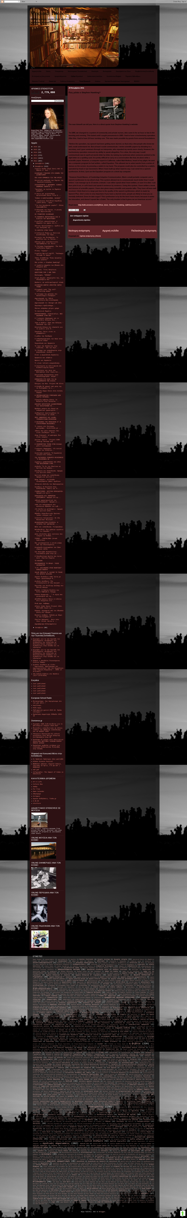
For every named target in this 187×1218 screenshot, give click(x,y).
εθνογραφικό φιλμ (104, 1018)
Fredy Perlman (93, 1173)
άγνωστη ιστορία (120, 959)
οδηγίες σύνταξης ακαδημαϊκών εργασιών (97, 1109)
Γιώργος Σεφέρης (50, 996)
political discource (110, 1193)
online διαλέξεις (81, 1190)
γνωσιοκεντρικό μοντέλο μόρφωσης (81, 997)
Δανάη (124, 1003)
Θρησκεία (58, 1052)
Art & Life (37, 782)
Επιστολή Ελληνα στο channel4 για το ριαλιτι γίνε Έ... (48, 328)
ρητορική (48, 1128)
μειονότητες (36, 1091)
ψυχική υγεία (125, 1161)
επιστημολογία (41, 1038)
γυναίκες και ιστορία (92, 1003)
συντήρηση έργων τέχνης (102, 1139)
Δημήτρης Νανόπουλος (92, 1004)
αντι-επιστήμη (37, 967)
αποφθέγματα (53, 971)
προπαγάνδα (114, 1125)
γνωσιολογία (97, 997)
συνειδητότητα (66, 1137)
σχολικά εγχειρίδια (118, 1141)
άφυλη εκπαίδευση (116, 985)
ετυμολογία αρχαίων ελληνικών (111, 1040)
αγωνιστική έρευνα (138, 959)
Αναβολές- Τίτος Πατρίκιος (45, 270)
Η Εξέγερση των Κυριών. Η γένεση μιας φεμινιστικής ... (48, 210)
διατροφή (120, 1009)
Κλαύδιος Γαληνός (68, 1071)
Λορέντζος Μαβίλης (86, 1083)
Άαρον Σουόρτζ (37, 959)
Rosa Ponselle (44, 1197)
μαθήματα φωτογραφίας (54, 1085)
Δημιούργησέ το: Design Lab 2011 (48, 303)
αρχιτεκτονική (92, 982)
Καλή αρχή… (37, 708)
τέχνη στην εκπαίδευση (130, 1147)
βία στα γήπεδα (84, 987)
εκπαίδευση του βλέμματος (143, 1023)
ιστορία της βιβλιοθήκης (96, 1056)
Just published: (39, 684)
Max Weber (151, 1185)
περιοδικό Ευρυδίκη (71, 1121)
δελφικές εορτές (146, 1002)
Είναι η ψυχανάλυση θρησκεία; (47, 355)
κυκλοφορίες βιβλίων (123, 1076)
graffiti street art (139, 1176)
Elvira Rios (130, 1170)
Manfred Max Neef (69, 1185)
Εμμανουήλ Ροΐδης (41, 1034)
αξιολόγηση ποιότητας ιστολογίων (43, 969)
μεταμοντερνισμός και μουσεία (129, 1091)
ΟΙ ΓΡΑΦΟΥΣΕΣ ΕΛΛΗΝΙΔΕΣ (44, 214)
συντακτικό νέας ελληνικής (81, 1139)
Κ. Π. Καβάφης (96, 1061)
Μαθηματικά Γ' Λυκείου (119, 1084)
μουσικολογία (115, 1098)
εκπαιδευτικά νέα (61, 1024)
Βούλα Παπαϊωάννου (74, 990)
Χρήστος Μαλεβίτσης (115, 1159)
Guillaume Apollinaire (47, 1178)
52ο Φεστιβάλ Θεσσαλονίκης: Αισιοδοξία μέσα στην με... (47, 552)
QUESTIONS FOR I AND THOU (45, 272)
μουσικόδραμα (90, 1098)
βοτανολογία (52, 990)
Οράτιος (38, 1112)
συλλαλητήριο (87, 1135)
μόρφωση (62, 1096)
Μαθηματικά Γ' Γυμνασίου (101, 1084)
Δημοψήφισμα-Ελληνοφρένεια (45, 624)
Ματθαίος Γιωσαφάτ (134, 1088)
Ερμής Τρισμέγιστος (61, 1040)
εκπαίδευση (119, 1021)
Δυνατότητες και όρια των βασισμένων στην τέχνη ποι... (48, 371)
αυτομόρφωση (51, 985)
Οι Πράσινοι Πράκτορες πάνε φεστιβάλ (48, 759)
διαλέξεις (105, 1008)
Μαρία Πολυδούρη (112, 1088)
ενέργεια (140, 1034)
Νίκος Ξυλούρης (62, 1107)
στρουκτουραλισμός (148, 1133)
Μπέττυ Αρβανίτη (129, 1098)
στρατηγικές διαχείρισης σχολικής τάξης (86, 1133)
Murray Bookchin (92, 1188)
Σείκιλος (140, 1128)
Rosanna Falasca (57, 1197)
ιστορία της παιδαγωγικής (103, 1057)
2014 (36, 152)
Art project (129, 1164)
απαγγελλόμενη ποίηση (69, 969)
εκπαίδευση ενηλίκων (148, 1021)
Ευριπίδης (50, 1041)
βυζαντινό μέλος (133, 990)
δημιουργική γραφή (48, 1006)
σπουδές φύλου (89, 1132)
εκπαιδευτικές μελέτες (41, 1026)
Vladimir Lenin (131, 1200)
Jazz (143, 1180)
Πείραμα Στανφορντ (59, 1119)
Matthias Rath (140, 1185)
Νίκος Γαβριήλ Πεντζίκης (71, 1104)
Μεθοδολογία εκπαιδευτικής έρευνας (100, 1089)
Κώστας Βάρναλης (53, 1079)
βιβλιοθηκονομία (144, 987)
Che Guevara (98, 1168)
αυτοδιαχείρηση (38, 985)
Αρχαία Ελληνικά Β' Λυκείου (118, 975)
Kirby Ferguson (124, 1182)
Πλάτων (108, 1121)
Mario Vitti (108, 1185)
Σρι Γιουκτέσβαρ (101, 1132)
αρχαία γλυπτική (101, 973)
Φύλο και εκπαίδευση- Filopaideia (48, 527)
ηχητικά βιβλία (93, 1046)
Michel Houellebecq (145, 1187)
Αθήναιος (90, 961)
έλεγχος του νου (65, 1030)
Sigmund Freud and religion (56, 1199)
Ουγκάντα (82, 1112)
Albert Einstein (135, 1163)
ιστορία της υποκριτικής (144, 1057)
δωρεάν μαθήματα (70, 1016)
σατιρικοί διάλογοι (112, 1128)
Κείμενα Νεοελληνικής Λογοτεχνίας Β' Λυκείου (90, 1066)
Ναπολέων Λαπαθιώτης (125, 1099)
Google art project (76, 1176)
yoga (53, 1202)
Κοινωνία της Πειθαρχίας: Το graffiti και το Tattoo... (46, 238)
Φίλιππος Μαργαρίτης (114, 1152)
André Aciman (85, 1164)
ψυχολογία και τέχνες (59, 1163)
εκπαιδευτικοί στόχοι (95, 1028)
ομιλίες (135, 1111)
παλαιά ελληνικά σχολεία (96, 1116)
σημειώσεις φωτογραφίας (75, 1130)
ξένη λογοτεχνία (134, 1107)
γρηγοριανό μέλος (99, 999)
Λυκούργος (121, 1083)
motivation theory (71, 1188)
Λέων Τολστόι (107, 1081)
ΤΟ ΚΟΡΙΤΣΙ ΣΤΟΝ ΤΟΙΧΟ (44, 230)
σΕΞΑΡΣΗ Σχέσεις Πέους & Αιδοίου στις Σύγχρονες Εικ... (48, 600)
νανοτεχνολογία (110, 1099)
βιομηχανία (148, 989)
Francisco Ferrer (47, 1173)
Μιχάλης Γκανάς (126, 1094)
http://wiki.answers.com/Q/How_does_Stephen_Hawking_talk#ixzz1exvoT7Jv (109, 205)
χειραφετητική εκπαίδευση (133, 1158)
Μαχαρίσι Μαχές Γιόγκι (42, 1089)
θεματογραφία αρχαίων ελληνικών (133, 1047)
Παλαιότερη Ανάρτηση (143, 230)
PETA (149, 1192)
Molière (60, 1188)
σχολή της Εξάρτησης (54, 1141)
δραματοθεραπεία (71, 1014)
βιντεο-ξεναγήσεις (76, 989)
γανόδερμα (46, 992)
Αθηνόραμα (37, 794)
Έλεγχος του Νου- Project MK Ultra (49, 383)
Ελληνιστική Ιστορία (95, 1033)
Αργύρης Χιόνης (82, 971)
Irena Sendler (66, 1180)
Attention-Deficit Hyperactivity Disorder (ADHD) (86, 1166)
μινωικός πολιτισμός (98, 1094)
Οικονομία (88, 1111)
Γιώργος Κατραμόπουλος (125, 994)
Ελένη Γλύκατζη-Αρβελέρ (82, 1030)
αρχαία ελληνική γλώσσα (108, 977)
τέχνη (117, 1147)
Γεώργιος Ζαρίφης (111, 992)
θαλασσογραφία (117, 1046)
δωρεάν (143, 1014)
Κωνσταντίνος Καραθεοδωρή (90, 1077)
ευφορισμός (97, 1041)
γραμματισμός (52, 999)
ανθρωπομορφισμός (146, 966)
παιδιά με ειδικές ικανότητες (45, 1116)
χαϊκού (57, 1157)
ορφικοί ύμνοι (57, 1112)
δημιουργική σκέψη (62, 1006)
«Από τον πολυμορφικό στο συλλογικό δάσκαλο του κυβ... (48, 505)
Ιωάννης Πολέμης (57, 1061)
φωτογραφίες (100, 1156)
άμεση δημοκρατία (40, 964)
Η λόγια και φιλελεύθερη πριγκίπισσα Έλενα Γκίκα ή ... (48, 194)
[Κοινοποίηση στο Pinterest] (78, 210)
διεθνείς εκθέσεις (45, 1013)
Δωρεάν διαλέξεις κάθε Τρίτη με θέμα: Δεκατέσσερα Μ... (48, 577)
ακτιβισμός (69, 962)
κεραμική (87, 1067)
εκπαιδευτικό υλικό (59, 1028)
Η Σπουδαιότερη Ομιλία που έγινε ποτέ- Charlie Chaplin (48, 557)
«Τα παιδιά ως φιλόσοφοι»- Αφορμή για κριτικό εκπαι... (48, 510)
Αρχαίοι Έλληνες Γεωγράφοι (113, 980)
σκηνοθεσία (122, 1130)
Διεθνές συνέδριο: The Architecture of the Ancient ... (49, 582)
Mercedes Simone (51, 1187)
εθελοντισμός (63, 1018)
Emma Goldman (141, 1170)
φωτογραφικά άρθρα (115, 1156)
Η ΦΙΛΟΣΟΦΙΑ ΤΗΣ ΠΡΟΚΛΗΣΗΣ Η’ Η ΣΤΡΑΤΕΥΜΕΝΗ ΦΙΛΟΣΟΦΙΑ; (48, 423)
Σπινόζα (79, 1132)
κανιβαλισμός (101, 1062)
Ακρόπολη (59, 962)
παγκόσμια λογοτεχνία (131, 1112)
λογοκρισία (118, 1081)
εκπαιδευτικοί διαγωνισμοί (77, 1028)
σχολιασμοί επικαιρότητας (73, 1141)
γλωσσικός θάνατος (38, 997)
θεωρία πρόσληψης (96, 1051)
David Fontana (44, 1170)
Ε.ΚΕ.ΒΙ (36, 801)
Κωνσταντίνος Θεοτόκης (40, 1077)
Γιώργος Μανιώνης (140, 994)
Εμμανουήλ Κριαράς (148, 1033)
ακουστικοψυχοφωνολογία (42, 963)
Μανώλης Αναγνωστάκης (66, 1088)
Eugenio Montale (75, 1171)
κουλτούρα (121, 1074)
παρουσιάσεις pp (137, 1118)
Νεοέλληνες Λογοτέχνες (84, 1101)
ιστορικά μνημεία (148, 1059)
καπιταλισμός (113, 1062)
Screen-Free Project (145, 1197)
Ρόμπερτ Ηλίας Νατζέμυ (61, 1128)
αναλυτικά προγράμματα (127, 964)
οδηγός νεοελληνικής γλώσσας (123, 1109)
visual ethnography (118, 1200)
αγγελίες (73, 959)
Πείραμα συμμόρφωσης (75, 1119)
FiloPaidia (138, 1171)
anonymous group (98, 1164)
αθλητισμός (101, 961)
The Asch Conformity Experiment (60, 1200)
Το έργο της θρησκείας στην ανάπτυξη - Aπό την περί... (47, 347)
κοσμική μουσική (109, 1074)
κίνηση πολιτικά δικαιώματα (127, 1069)
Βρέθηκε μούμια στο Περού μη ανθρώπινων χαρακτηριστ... (46, 409)
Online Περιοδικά (77, 76)
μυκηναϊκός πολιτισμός (48, 1099)
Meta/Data (81, 1187)
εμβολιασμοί (135, 1033)
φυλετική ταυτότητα (119, 1154)
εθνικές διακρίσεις (76, 1018)
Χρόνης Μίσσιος (131, 1159)
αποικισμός (135, 969)
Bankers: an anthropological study (49, 282)
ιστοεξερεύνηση (125, 1052)
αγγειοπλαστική (62, 959)
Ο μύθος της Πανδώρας (43, 336)
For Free (36, 789)
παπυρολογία (39, 1118)
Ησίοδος (83, 1046)
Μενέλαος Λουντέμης (109, 1091)
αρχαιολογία (67, 982)
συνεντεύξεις (82, 1137)
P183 (45, 1191)
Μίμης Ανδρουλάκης (82, 1094)
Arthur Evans (141, 1164)
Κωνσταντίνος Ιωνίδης (56, 1077)
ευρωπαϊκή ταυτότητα (66, 1041)
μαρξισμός (123, 1088)
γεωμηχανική (67, 992)
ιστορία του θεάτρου (64, 1059)
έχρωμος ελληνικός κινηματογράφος (132, 1041)
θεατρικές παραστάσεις (65, 1047)
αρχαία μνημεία (142, 978)
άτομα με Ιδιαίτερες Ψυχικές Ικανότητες (86, 983)
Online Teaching (149, 1190)
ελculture (37, 803)
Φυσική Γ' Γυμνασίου (39, 1156)
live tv (95, 1183)
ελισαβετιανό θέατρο (49, 1031)
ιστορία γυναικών (145, 1054)
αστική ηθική (120, 982)
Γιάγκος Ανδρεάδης (140, 992)
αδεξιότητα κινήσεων (47, 961)
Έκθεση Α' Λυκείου (139, 1019)
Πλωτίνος (131, 1121)
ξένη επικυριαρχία (119, 1107)
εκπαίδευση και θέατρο (75, 1023)
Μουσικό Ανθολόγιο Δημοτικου (61, 1098)
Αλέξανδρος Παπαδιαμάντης (85, 963)
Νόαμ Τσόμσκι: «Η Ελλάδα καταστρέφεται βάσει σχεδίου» (48, 480)
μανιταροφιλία (140, 1086)
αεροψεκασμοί (62, 961)
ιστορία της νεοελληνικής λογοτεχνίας (78, 1057)
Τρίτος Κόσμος (63, 1151)
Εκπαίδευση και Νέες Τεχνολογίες (97, 1023)
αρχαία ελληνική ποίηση (77, 979)
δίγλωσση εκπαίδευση (92, 1011)
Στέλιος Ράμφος (145, 1132)
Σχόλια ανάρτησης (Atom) (90, 236)
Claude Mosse (119, 1168)
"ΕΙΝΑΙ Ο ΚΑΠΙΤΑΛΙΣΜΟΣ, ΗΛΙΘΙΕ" (48, 198)
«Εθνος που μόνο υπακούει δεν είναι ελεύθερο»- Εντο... (47, 431)
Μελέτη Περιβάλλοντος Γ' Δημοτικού (55, 1091)
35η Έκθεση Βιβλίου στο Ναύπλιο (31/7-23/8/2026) (46, 674)
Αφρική (105, 985)
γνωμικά (65, 997)
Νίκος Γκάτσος (86, 1104)
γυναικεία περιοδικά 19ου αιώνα (54, 1001)
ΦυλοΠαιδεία (131, 1154)
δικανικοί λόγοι (110, 1012)
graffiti (106, 1176)
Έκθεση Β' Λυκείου (52, 1021)
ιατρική (79, 1052)
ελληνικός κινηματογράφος (77, 1033)
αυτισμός (106, 984)
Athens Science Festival (43, 761)
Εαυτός (35, 1018)
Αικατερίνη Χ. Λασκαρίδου (118, 961)
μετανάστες (148, 1091)
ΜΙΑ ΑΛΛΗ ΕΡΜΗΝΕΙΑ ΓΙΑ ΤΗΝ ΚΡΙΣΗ (48, 178)
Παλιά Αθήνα (111, 1116)
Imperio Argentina (51, 1180)
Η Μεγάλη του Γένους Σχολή (116, 1044)
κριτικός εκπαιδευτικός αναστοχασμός (99, 1076)
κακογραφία (134, 1061)
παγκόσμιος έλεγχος (55, 1114)
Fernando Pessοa (116, 1171)
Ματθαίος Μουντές (149, 1088)
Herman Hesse (128, 1178)
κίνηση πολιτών (146, 1069)
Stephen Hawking (127, 1198)
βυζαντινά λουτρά (89, 990)
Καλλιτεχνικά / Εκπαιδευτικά (77, 71)
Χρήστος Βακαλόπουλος (97, 1159)
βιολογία (101, 989)
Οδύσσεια (44, 1111)
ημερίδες (55, 1046)
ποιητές (36, 1123)
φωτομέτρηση (36, 1157)
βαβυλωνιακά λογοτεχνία (144, 985)
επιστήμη (150, 1036)
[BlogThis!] (72, 210)
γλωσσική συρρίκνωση (145, 995)
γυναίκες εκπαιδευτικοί (47, 1002)
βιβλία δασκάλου (100, 987)
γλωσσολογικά (52, 997)
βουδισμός (62, 990)
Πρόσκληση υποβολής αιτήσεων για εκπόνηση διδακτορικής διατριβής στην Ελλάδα (46, 747)
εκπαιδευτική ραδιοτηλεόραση (41, 1028)
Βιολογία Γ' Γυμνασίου (133, 989)
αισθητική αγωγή (136, 961)
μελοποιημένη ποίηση (91, 1091)
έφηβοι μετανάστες (111, 1041)
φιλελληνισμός (100, 1152)
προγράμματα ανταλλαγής (99, 1125)
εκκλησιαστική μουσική (105, 1021)
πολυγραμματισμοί (48, 1125)
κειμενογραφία (75, 1067)
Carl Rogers (36, 1168)
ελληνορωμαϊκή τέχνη (111, 1033)
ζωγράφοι (100, 1044)
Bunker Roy (136, 1166)
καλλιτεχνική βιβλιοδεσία (61, 1062)
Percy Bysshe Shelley (138, 1191)
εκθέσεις (87, 1019)
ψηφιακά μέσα (144, 1159)
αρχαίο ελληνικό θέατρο (75, 980)
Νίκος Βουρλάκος (55, 1104)
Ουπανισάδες (92, 1112)
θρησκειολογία (68, 1052)
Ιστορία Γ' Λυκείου (128, 1054)
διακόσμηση (95, 1008)
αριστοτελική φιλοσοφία (85, 973)
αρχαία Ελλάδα (128, 973)
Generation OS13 (98, 1174)
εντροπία (50, 1036)
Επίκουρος (94, 1036)
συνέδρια (52, 1137)
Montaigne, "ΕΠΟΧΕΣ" (43, 275)
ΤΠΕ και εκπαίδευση (146, 1149)
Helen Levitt (105, 1178)
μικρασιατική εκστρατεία (132, 1093)
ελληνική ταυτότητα (41, 1033)
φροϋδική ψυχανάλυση (103, 1154)
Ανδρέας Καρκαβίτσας (63, 966)
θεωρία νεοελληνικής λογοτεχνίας (54, 1051)
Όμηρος (125, 1111)
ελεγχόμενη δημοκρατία (48, 1030)
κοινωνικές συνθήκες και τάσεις (78, 1072)
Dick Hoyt (79, 1170)
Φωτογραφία (107, 71)
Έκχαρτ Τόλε (141, 1028)
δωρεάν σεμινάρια (133, 1016)
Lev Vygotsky (61, 1183)
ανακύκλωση (94, 964)
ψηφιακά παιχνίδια (38, 1161)
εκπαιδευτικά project (80, 1024)
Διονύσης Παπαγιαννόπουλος (134, 1012)
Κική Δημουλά (111, 1067)
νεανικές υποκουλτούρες (41, 1101)
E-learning (99, 1170)
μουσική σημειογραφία (144, 1096)
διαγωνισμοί (93, 1006)
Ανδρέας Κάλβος (48, 966)
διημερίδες (74, 1013)
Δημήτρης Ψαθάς (123, 1004)
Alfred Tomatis (42, 1165)
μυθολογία (140, 1098)
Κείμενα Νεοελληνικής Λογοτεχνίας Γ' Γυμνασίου (126, 1066)
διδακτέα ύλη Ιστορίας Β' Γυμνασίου (112, 1011)
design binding (67, 1170)
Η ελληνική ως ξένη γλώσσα (41, 76)
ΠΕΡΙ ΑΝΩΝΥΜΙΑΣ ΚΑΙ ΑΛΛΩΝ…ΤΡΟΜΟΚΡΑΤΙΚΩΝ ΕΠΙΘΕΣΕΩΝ (45, 418)
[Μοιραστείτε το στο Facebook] (76, 210)
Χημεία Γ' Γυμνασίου (79, 1159)
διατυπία (129, 1009)
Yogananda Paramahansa (147, 1202)
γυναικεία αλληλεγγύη (136, 999)
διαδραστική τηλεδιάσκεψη (127, 1006)
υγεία (74, 1151)
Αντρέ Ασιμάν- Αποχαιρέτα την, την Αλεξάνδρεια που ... (49, 279)
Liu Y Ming (86, 1183)
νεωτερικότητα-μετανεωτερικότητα (140, 1103)
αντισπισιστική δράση (71, 968)
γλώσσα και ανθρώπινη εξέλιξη (86, 995)
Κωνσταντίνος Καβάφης (72, 1077)
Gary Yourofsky (85, 1174)
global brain (63, 1176)
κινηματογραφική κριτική (143, 1067)
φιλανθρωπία (54, 1152)
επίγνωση (62, 1036)
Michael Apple (91, 1187)
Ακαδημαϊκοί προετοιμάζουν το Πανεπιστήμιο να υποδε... (47, 414)
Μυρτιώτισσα (62, 1099)
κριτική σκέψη (77, 1076)
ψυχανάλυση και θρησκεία (97, 1161)
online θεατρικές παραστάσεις (116, 1190)
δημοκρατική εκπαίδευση (79, 1006)
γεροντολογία (56, 992)
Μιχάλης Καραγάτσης (141, 1094)
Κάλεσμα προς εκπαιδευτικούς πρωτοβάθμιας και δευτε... (46, 242)
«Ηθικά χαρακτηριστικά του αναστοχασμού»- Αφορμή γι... (47, 501)
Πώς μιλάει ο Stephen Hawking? (47, 262)
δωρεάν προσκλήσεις (118, 1016)
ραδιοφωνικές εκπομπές (104, 1126)
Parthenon (77, 1191)
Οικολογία (94, 71)
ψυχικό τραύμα (136, 1161)
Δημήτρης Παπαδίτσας (109, 1004)
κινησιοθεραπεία (38, 1071)
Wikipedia (151, 1200)
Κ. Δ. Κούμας (83, 1061)
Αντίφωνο (36, 796)
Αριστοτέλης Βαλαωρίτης (67, 973)
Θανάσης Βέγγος (143, 1046)
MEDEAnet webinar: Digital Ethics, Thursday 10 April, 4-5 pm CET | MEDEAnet (47, 765)
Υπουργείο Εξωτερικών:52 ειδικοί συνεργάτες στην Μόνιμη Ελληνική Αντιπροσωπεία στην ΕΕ (46, 735)
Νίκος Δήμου (98, 1104)
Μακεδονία (118, 1086)
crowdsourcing (147, 1168)
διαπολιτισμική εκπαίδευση (139, 1008)
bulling (126, 1166)
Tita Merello (94, 1200)
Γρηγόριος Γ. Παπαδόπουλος (117, 999)
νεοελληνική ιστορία (69, 1103)
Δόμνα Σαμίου (58, 1014)
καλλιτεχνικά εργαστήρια (40, 1062)
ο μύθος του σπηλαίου (65, 1109)
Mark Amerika (119, 1185)
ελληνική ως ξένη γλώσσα (58, 1033)
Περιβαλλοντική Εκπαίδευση (144, 71)
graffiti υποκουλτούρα (120, 1176)
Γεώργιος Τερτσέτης (126, 992)
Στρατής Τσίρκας (135, 1133)
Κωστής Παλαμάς (83, 1079)
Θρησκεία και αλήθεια (43, 358)
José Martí (66, 1182)
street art (138, 1198)
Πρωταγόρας (90, 1126)
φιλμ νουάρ (127, 1152)
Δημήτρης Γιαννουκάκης (40, 1004)
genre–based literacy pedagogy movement (119, 1174)
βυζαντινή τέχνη (120, 990)
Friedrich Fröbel (133, 1173)
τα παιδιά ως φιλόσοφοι (68, 1145)
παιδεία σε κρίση (127, 1115)
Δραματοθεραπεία (60, 76)
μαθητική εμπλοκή (70, 1086)
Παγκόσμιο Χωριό (146, 1112)
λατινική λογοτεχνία (48, 1081)
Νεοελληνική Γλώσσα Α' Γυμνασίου (111, 1101)
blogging (117, 1166)
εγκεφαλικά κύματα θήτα (47, 1018)
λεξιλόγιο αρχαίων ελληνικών (89, 1081)
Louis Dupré (131, 1183)
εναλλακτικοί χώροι (109, 1035)
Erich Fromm (39, 1171)
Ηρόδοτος (74, 1046)
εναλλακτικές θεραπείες (69, 1035)
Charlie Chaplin (87, 1168)
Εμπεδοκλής (52, 1034)
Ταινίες (48, 71)
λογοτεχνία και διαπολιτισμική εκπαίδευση (138, 1081)
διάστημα (45, 1009)
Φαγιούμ (115, 1150)
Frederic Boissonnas (80, 1173)
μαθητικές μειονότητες (50, 1086)
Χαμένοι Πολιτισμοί (68, 1157)
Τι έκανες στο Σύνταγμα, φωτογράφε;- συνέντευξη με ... (48, 427)
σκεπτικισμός (112, 1130)
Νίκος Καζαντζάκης (141, 1104)
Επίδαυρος (72, 1036)
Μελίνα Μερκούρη (75, 1091)
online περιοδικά (136, 1190)
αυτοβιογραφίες (146, 983)
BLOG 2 (136, 81)
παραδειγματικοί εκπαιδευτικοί (77, 1118)
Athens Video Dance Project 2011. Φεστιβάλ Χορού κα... (48, 607)
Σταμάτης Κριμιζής (131, 1132)
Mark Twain (129, 1185)
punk (65, 1195)
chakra (63, 1168)
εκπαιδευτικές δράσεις (98, 1024)
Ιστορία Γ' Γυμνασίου (93, 1054)
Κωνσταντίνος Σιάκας (126, 1077)
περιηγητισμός (48, 1121)
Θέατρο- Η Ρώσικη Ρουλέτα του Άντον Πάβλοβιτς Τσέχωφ (47, 591)
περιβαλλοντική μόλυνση (128, 1120)
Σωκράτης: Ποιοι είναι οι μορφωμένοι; (45, 332)
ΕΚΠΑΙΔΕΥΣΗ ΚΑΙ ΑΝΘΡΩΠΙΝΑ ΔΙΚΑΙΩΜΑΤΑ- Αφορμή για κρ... (48, 496)
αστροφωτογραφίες (38, 983)
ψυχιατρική (113, 1161)
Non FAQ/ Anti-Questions (40, 1190)
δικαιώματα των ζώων (90, 1013)
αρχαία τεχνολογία (47, 980)
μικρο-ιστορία (52, 1094)
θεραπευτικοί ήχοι (112, 1049)
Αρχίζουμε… (37, 705)
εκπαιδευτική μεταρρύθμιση (106, 1026)
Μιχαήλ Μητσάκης (113, 1094)
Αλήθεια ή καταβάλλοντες (118, 962)
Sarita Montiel (130, 1197)
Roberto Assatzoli (139, 1195)
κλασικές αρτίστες (53, 1071)
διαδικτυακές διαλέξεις (109, 1006)
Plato (98, 1193)
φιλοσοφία (46, 1154)
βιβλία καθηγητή (116, 987)
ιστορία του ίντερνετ (80, 1059)
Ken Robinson (112, 1182)
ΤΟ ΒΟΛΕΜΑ (39, 561)
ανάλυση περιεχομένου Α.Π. (109, 964)
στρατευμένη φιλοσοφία (63, 1133)
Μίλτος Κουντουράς (67, 1094)
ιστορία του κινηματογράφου (98, 1059)
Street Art (52, 81)
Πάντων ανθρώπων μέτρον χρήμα (47, 308)
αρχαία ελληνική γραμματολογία (133, 977)
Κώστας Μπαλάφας (70, 1079)
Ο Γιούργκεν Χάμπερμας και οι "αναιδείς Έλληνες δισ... (47, 319)
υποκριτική (94, 1150)
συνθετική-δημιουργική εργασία (104, 1137)
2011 (36, 161)
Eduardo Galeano (111, 1170)
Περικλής (59, 1121)
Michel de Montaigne (129, 1187)
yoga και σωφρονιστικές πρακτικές (126, 1202)
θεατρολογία (92, 1047)
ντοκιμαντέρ (95, 1107)
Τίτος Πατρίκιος (69, 1149)
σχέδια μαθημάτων (137, 1139)
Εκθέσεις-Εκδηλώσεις (67, 81)
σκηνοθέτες (132, 1130)
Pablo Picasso (53, 1191)
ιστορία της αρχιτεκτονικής (73, 1056)
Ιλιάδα (101, 1052)
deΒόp (35, 787)
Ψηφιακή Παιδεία (50, 13)
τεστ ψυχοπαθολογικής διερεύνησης (101, 1147)
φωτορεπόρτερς (47, 1157)
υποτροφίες (104, 1151)
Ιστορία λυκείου (38, 1056)
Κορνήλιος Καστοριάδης (90, 1074)
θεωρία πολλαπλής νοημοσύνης (78, 1051)
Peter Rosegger (62, 1193)
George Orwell (39, 1176)
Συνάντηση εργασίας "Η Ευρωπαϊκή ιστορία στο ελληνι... (48, 454)
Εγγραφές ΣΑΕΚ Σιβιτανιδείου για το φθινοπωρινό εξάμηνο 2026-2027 (47, 725)
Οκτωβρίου (39, 627)
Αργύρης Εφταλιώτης (67, 971)
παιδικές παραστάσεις (64, 1116)
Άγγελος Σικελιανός (86, 959)
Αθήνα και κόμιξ (77, 961)
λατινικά (119, 1079)
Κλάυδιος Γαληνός (82, 1071)
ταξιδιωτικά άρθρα (40, 1147)
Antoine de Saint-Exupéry (114, 1164)
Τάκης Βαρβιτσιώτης (116, 1145)
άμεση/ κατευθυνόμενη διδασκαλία (59, 964)
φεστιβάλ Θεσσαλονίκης (40, 1152)
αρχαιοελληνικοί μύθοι (95, 980)
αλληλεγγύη (133, 963)
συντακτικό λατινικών (58, 1139)
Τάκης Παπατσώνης (131, 1145)
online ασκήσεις (67, 1190)
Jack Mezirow (92, 1180)
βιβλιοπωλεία (63, 989)
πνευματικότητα (143, 1121)
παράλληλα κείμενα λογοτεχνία (100, 1118)
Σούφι (37, 1132)
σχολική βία (84, 1143)
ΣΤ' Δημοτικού (115, 1132)
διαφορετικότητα (149, 1009)
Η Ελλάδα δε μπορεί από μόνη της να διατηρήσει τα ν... (48, 387)
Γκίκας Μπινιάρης (68, 995)
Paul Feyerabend (100, 1191)
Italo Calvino (79, 1180)
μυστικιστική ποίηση (75, 1099)
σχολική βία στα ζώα (99, 1143)
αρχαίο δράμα (60, 980)
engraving (151, 1170)
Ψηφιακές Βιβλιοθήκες (133, 76)
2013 (36, 155)
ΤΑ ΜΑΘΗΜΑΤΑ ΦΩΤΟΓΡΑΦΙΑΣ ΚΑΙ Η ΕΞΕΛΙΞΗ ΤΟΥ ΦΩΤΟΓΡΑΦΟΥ (47, 218)
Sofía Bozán (73, 1198)
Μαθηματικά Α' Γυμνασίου (83, 1084)
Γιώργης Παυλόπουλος (75, 994)
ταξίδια (149, 1145)
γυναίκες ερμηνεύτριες (68, 1003)
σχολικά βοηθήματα (93, 1141)
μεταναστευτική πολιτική (62, 1093)
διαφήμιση (138, 1009)
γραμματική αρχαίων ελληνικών (119, 997)
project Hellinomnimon (40, 1195)
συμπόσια (42, 1137)
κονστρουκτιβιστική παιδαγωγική (53, 1074)
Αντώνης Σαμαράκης (89, 967)
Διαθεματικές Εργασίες (57, 1008)
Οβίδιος (77, 1109)
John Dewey (56, 1182)
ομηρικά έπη (115, 1111)
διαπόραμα (36, 1009)
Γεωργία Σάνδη (78, 992)
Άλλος (142, 962)
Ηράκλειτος (65, 1046)
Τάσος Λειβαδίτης (58, 1147)
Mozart (82, 1188)
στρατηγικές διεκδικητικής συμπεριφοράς (114, 1133)
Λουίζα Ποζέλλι (99, 1083)
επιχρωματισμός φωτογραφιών (77, 1038)
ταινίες (82, 1145)
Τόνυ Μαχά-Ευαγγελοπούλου (110, 1149)
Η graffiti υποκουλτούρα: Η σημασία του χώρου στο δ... (47, 222)
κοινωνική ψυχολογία (118, 1072)
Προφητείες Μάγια (60, 1126)
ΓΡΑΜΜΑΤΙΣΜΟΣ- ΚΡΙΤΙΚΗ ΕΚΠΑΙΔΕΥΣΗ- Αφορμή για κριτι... (49, 492)
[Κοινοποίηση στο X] (74, 210)
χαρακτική (80, 1157)
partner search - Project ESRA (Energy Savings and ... (47, 440)
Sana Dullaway (118, 1197)
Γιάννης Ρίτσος (45, 994)
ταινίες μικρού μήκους (99, 1145)
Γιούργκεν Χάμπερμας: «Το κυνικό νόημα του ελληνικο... (48, 449)
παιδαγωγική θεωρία (105, 1114)
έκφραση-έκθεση (122, 1028)
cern (56, 1168)
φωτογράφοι (145, 1156)
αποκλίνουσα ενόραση (39, 971)
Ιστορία (137, 1052)
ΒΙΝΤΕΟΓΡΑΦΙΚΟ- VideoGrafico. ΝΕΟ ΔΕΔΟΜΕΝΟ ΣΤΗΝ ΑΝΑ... (48, 314)
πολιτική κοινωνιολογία (84, 1123)
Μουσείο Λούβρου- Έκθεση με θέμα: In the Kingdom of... (48, 616)
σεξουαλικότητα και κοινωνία (55, 1130)
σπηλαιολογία (69, 1132)
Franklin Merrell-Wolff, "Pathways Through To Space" (49, 254)
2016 (36, 147)
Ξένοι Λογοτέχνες (149, 1107)
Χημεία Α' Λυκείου (47, 1159)
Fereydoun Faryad (102, 1171)
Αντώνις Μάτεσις (104, 967)
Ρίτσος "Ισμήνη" (41, 251)
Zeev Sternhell (40, 1203)
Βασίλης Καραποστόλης (40, 987)
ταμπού (141, 1145)
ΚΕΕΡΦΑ (49, 1064)
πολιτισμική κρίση (115, 1123)
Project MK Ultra (55, 1195)
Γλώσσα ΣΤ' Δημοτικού (107, 996)
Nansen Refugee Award (108, 1188)
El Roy (121, 1170)
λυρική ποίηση (132, 1083)
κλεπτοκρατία (95, 1071)
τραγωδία (40, 1151)
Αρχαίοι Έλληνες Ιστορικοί (133, 980)
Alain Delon (97, 1163)
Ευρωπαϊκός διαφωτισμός (83, 1041)
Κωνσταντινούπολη (38, 1079)
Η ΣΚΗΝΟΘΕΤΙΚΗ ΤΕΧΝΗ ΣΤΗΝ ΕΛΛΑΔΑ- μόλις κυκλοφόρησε (48, 445)
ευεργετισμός (37, 1041)
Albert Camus (123, 1163)
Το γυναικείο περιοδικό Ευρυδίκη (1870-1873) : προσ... (48, 201)
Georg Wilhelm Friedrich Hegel (144, 1174)
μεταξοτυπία (79, 1093)
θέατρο (79, 1047)
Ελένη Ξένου (113, 1030)
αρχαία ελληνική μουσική (56, 979)
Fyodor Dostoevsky (38, 1174)
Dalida (35, 1170)
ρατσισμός (119, 1127)
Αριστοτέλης (52, 973)
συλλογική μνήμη (101, 1135)
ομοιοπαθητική (150, 1111)
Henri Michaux (116, 1178)
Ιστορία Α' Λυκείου (53, 1054)
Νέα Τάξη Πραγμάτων (143, 1099)
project (145, 1194)
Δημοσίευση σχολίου (81, 220)
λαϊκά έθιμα (98, 1079)
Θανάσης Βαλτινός (130, 1046)
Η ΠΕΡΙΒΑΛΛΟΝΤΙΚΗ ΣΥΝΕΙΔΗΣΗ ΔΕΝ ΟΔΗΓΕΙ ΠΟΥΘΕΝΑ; (48, 396)
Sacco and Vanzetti (95, 1197)
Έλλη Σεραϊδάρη (63, 1031)
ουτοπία (118, 1112)
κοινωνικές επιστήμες (55, 1072)
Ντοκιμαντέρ (59, 71)
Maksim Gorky (57, 1185)
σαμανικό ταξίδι (77, 1128)
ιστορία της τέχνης (123, 1057)
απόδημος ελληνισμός (120, 969)
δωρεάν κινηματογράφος (52, 1016)
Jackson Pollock (106, 1180)
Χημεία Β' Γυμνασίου (63, 1159)
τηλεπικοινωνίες (55, 1149)
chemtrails (108, 1168)
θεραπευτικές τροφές (75, 1049)
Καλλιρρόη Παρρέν (146, 1061)
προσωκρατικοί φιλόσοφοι (44, 1126)
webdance (142, 1200)
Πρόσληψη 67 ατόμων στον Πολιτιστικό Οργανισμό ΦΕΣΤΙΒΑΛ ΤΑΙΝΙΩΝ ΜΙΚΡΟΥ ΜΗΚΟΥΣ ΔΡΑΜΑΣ (48, 741)
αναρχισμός (141, 964)
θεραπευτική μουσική (94, 1049)
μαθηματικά (69, 1084)
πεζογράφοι (47, 1119)
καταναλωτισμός (128, 1062)
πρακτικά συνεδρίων (83, 1125)
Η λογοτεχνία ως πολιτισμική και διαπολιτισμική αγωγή (48, 367)
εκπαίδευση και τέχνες (122, 1023)
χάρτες (99, 1158)
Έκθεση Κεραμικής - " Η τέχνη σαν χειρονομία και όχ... (48, 595)
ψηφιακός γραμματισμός (58, 1161)
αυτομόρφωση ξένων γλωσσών (66, 985)
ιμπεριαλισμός (113, 1052)
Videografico (105, 1200)
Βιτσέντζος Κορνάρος (39, 990)
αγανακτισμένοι (49, 959)
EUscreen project (88, 1171)
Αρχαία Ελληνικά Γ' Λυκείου (60, 977)
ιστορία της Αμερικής (53, 1056)
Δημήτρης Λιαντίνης (58, 1004)
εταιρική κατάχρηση (80, 1040)
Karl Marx (102, 1182)
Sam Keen (107, 1197)
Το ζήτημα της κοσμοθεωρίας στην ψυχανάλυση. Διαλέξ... (48, 351)
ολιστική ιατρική (100, 1111)
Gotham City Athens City (93, 1176)
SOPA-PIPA (83, 1198)
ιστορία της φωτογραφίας (43, 1059)
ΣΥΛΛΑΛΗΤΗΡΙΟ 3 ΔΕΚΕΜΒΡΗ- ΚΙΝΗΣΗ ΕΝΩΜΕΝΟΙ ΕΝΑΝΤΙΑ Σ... (48, 185)
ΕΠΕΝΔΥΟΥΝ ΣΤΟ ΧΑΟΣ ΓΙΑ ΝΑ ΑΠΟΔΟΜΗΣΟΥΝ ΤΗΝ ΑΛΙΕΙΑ (45, 380)
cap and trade (147, 1166)
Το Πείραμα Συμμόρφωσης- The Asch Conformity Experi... (48, 247)
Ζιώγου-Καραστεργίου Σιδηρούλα (84, 1044)
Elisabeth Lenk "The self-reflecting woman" (45, 290)
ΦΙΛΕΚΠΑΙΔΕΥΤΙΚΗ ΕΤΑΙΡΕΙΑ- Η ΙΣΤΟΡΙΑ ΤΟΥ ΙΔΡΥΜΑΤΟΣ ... (46, 523)
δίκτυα (120, 1012)
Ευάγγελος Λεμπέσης (145, 1040)
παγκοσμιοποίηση (38, 1114)
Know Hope (135, 1182)
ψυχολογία (45, 1163)
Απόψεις (97, 81)
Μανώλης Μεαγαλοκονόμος (83, 1088)
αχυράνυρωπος (129, 985)
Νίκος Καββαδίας (128, 1104)
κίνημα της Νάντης (126, 1067)
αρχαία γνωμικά (114, 973)
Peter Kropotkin (38, 1193)
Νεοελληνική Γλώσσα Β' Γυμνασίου (139, 1101)
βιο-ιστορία (90, 989)
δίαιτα (87, 1008)
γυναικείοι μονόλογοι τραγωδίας (132, 1001)
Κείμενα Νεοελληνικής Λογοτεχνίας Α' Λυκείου (138, 1064)
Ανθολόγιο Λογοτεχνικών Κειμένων (83, 966)
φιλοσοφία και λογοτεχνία (66, 1154)
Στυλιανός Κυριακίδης (42, 1135)
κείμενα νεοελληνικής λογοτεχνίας (68, 1064)
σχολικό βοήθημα (146, 1143)
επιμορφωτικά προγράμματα (135, 1036)
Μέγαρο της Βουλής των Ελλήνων (76, 1089)
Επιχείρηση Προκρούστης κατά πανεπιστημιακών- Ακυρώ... (46, 375)
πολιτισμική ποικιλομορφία (132, 1123)
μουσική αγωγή (91, 1096)
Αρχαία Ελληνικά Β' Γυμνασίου (88, 975)
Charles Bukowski (73, 1168)
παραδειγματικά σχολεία (55, 1118)
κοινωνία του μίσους (122, 1071)
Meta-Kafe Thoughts (66, 1187)
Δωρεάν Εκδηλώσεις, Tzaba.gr (44, 798)
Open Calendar (38, 791)
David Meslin (56, 1170)
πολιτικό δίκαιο (100, 1123)
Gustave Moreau (62, 1178)
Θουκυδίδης (48, 1052)
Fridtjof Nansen (106, 1173)
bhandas (108, 1166)
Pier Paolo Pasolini (77, 1193)
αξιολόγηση (148, 967)
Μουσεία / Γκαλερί (38, 81)
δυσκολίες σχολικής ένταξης (106, 1014)
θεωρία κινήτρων (128, 1049)
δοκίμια (47, 1014)
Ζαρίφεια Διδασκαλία (47, 1044)
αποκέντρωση (146, 969)
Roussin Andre (70, 1197)
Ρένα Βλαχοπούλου (134, 1126)
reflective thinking (104, 1195)
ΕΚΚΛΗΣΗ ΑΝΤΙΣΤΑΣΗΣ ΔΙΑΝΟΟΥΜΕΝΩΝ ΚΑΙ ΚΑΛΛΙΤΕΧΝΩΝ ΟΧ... (48, 405)
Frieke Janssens (146, 1173)
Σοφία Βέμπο (46, 1132)
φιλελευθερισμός (87, 1152)
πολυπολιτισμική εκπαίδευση (65, 1125)
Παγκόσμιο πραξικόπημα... (45, 305)
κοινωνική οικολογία (102, 1072)
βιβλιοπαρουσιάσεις (42, 989)
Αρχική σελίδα (36, 71)
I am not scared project (143, 1178)
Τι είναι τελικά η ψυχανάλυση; (47, 363)
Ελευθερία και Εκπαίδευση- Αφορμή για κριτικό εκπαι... (48, 471)
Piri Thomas (90, 1193)
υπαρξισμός (83, 1150)
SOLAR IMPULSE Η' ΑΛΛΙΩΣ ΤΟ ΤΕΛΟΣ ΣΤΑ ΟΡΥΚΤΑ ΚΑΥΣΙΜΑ (48, 573)
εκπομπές (108, 1028)
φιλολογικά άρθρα (139, 1152)
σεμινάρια (150, 1128)
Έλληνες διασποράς (76, 1031)
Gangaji (74, 1175)
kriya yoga (145, 1182)
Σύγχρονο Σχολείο (57, 1135)
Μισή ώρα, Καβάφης (42, 603)
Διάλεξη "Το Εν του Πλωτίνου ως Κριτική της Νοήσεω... (48, 467)
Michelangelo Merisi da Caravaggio (43, 1188)
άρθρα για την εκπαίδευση (131, 971)
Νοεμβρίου (39, 166)
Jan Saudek (134, 1180)
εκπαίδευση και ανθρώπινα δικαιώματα (49, 1023)
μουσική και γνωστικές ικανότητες (110, 1096)
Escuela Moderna (51, 1171)
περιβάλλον (89, 1120)
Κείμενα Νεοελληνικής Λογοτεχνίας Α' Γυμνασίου (101, 1064)
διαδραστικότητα (38, 1008)
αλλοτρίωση (151, 962)
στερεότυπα (36, 1133)
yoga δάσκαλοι (64, 1202)
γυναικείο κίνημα (113, 1001)
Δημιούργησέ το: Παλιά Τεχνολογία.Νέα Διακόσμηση (46, 299)
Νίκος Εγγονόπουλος (112, 1105)
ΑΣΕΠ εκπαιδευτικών (106, 982)
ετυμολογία (94, 1040)
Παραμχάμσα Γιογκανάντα (120, 1118)
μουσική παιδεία (130, 1096)
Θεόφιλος (47, 1049)
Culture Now (38, 784)
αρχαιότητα (80, 982)
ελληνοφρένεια (124, 1033)
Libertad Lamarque (73, 1183)
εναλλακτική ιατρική (91, 1035)
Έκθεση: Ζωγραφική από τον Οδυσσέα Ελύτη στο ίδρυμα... (49, 611)
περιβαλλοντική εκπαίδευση (107, 1119)
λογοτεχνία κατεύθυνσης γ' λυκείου (45, 1083)
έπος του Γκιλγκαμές (115, 1038)
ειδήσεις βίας (118, 1018)
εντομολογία (39, 1036)
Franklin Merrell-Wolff (63, 1173)
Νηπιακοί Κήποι (42, 1104)
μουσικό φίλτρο (77, 1098)
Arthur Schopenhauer (50, 1166)
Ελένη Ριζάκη (138, 1030)
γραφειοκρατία (67, 999)
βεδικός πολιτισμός (57, 987)
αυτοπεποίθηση (83, 985)
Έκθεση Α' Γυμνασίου (122, 1019)
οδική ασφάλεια (140, 1109)
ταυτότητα (70, 1147)
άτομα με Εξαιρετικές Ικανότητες (58, 983)
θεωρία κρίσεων (141, 1049)
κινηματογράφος (39, 1069)
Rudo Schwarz (82, 1197)
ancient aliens (72, 1164)
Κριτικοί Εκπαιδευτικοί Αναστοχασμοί (117, 81)
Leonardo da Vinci (47, 1183)
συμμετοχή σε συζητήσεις (136, 1135)
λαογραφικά (109, 1079)
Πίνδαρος (99, 1121)
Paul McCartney (123, 1191)
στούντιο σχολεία (48, 1133)
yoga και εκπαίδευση (104, 1202)
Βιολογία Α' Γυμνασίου (115, 989)
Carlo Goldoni (47, 1168)
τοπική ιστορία (128, 1149)
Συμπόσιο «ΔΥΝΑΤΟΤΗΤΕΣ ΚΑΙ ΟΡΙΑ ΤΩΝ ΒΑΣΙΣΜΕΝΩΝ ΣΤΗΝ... (48, 463)
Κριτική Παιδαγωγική (62, 1076)
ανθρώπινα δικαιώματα (104, 966)
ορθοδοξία (47, 1112)
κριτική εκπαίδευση (46, 1076)
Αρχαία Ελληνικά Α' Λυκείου (58, 975)
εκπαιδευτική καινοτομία (83, 1026)
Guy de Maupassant (76, 1178)
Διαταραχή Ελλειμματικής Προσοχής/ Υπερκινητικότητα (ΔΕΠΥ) (70, 1009)
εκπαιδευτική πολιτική (144, 1026)
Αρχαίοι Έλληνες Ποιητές (51, 982)
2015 (36, 149)
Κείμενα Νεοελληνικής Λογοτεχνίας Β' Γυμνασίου (53, 1066)
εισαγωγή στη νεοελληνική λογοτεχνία (55, 1019)
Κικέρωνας (99, 1067)
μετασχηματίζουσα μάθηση (94, 1093)
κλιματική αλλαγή (107, 1071)
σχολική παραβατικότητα (117, 1143)
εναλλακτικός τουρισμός (127, 1034)
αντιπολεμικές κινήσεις (52, 967)
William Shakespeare (42, 1202)
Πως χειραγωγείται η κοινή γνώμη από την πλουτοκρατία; (48, 544)
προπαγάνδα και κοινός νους (131, 1125)
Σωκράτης (54, 1145)
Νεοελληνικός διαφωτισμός (114, 1103)
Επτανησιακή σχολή (131, 1038)
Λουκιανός (110, 1083)
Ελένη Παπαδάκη (125, 1030)
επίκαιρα (82, 1036)
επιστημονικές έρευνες (57, 1038)
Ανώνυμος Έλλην (136, 967)
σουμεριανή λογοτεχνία (147, 1130)
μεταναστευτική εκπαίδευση (41, 1093)
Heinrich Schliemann (91, 1178)
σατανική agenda (97, 1128)
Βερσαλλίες (71, 987)
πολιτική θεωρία (68, 1123)
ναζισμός (100, 1099)
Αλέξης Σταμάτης (103, 962)
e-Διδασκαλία (89, 1170)
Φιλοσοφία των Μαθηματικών (85, 1154)
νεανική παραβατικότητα (62, 1101)
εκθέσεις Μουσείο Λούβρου (103, 1019)
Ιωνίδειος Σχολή (70, 1061)
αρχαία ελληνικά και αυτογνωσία (87, 977)
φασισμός (124, 1151)
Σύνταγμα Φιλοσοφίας (125, 1137)
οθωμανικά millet (56, 1111)
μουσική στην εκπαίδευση (40, 1098)
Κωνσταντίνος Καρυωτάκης (109, 1077)
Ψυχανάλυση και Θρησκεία (45, 343)
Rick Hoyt (128, 1195)
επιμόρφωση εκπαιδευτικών (111, 1036)
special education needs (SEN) (99, 1198)
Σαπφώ (86, 1128)
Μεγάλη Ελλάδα (58, 1089)
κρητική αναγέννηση (135, 1074)
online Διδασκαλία (96, 1190)
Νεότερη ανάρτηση (79, 230)
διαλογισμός (118, 1008)
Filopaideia (127, 1171)
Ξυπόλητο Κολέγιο (50, 1109)
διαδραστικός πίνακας (145, 1006)
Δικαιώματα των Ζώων (123, 71)
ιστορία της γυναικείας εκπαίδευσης (124, 1056)
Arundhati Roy (63, 1166)
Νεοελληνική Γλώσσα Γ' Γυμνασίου (45, 1103)
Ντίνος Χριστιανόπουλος (77, 1107)
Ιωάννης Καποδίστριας (42, 1061)
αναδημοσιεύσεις (79, 964)
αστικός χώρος (133, 982)
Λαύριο (60, 1081)
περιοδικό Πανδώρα (87, 1121)
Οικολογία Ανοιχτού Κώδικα (73, 1111)
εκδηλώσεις (74, 1019)
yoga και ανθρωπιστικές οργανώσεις (83, 1202)
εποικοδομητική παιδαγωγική (97, 1038)
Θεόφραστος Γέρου (58, 1049)
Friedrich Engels (119, 1173)
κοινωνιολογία (134, 1072)
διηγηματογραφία (61, 1012)
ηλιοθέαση (46, 1046)
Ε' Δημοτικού (147, 1016)
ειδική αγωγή (131, 1018)
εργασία (46, 1040)
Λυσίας (143, 1083)
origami (38, 1191)
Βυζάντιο (144, 990)
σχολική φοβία (133, 1143)
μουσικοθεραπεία (102, 1098)
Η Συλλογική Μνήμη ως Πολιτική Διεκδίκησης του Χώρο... (47, 234)
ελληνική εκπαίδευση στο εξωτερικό (143, 1031)
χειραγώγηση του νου (112, 1158)
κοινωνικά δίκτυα (138, 1071)
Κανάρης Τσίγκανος (88, 1062)
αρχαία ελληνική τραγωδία (98, 979)
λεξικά (69, 1081)
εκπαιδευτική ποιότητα (127, 1026)
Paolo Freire (65, 1192)
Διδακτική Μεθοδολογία (135, 1011)
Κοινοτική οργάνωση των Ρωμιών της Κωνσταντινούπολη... (49, 181)
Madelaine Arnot (44, 1185)
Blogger (102, 1212)
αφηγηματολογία (95, 985)
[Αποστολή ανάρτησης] (84, 210)
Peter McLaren (50, 1193)
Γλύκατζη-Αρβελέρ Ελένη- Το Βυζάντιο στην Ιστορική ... (47, 400)
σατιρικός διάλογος (128, 1128)
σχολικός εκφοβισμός (40, 1145)
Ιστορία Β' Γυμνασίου (72, 1054)
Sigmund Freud (38, 1199)
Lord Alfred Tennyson (107, 1183)
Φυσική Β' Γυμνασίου (145, 1154)
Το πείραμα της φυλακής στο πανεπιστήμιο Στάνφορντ (46, 295)
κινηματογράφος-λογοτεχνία (84, 1069)
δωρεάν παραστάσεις (103, 1016)
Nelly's (136, 1188)
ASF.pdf (36, 770)
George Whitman (51, 1176)
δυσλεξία (123, 1014)
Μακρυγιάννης (128, 1086)
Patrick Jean (87, 1191)
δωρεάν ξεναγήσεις (87, 1016)
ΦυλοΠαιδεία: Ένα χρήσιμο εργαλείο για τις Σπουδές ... (49, 530)
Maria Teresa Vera (83, 1185)
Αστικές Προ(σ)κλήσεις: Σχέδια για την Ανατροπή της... (49, 226)
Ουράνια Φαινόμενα (105, 1113)
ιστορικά (133, 1059)
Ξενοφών (38, 1109)
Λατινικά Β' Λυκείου (134, 1079)
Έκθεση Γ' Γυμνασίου (69, 1021)
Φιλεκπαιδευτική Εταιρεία (70, 1152)
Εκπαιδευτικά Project (114, 76)
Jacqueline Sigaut (120, 1180)
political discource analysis (128, 1193)
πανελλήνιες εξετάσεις (128, 1116)
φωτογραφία (87, 1156)
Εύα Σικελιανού (130, 1040)
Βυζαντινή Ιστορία (104, 991)
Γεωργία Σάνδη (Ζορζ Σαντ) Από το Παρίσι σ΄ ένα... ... (48, 169)
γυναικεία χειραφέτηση (75, 1001)
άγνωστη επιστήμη (104, 959)
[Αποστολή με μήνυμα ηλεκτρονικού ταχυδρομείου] (70, 210)
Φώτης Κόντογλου (75, 1156)
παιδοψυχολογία (79, 1116)
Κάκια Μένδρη (122, 1061)
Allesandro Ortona (58, 1164)
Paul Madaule (112, 1191)
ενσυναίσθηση (150, 1034)
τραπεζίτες (51, 1150)
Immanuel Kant (37, 1180)
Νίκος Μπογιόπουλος (48, 1107)
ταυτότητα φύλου (82, 1147)
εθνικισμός (90, 1018)
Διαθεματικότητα (77, 1008)
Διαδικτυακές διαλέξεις (94, 76)
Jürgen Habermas (90, 1182)
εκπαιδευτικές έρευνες (117, 1024)
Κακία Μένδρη (111, 1061)
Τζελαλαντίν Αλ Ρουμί (39, 1149)
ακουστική (148, 961)
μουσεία (71, 1096)
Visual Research (84, 81)
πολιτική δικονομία (54, 1123)
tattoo (45, 1200)
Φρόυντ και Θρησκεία (43, 360)
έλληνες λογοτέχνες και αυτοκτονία (96, 1031)
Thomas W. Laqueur (79, 1200)
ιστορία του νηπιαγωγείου (118, 1059)
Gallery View (65, 1174)
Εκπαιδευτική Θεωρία (61, 1026)
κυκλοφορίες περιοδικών (142, 1076)
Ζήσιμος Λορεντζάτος (64, 1044)
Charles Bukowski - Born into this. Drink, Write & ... (47, 620)
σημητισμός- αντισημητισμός (96, 1130)
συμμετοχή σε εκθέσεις (118, 1135)
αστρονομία (145, 982)
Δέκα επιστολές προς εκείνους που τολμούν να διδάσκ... (48, 535)
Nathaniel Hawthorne (124, 1188)
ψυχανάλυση (80, 1161)
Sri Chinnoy (115, 1198)
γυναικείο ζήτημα (94, 1001)
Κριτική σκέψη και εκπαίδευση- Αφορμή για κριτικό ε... (47, 476)
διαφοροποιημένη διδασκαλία (44, 1011)
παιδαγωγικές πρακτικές (86, 1114)
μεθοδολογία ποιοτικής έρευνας (123, 1089)
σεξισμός (40, 1130)
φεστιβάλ (148, 1151)
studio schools (149, 1198)
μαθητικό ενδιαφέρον (86, 1086)
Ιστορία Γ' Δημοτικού (111, 1054)
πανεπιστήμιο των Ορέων (147, 1116)
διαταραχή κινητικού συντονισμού (103, 1009)
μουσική (81, 1096)
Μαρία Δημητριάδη (98, 1088)
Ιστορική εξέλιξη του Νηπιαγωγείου (49, 484)
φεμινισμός (135, 1151)
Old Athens (55, 1190)
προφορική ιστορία (76, 1127)
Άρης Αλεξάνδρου (96, 971)
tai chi (37, 1200)
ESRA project (63, 1171)
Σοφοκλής (57, 1132)
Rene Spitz (117, 1195)
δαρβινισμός (134, 1002)
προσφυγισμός (149, 1125)
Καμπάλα (76, 1062)
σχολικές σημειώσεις (56, 1143)
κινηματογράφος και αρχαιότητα (62, 1069)
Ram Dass (73, 1195)
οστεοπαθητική (70, 1113)
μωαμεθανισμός (89, 1099)
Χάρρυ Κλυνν (90, 1157)
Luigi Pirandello (143, 1183)
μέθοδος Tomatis (143, 1089)
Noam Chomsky (146, 1188)
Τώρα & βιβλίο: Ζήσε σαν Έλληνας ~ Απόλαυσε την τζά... (49, 323)
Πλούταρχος (120, 1121)
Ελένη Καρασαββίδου (99, 1030)
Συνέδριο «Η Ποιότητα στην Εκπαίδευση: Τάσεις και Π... (47, 488)
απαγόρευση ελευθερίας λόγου (97, 969)
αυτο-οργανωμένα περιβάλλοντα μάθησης (126, 983)
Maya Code (39, 1187)
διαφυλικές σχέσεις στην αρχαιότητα (69, 1011)
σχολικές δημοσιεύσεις (138, 1141)
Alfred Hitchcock (149, 1163)
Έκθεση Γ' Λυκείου (85, 1021)
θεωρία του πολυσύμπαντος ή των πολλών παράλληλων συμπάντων (126, 1051)
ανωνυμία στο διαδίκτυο (120, 967)
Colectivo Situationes (133, 1168)
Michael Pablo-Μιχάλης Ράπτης (109, 1187)
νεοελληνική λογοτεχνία (92, 1103)
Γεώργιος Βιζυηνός (93, 992)
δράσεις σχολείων (86, 1014)
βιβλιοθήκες (131, 987)
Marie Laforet (97, 1185)
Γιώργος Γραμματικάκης (92, 994)
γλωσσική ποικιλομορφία (128, 995)
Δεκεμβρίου (40, 163)
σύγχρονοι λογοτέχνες (72, 1135)
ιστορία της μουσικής (55, 1057)
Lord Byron (121, 1183)
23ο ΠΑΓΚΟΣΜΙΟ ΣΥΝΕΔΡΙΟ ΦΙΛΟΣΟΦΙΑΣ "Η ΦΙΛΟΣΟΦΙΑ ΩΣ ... (49, 458)
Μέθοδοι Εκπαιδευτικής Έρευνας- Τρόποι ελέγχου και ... (48, 514)
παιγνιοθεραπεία (71, 1114)
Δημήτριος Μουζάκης (138, 1004)
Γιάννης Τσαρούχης (60, 994)
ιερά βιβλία (91, 1052)
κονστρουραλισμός (72, 1074)
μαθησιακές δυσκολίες (136, 1085)
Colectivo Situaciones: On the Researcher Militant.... (47, 519)
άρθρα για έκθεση (111, 971)
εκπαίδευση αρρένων (132, 1021)
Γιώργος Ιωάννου (108, 994)
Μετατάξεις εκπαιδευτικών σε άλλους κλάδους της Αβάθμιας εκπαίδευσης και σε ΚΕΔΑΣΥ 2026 (47, 729)
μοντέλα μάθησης (49, 1096)
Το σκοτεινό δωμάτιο (43, 311)
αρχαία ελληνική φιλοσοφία (122, 979)
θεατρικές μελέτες (46, 1047)
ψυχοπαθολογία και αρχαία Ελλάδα (80, 1163)
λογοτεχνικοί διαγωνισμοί (69, 1083)
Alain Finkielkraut (110, 1163)
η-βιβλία (134, 1043)
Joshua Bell (78, 1182)
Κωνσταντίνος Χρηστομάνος (144, 1077)
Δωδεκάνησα (134, 1014)
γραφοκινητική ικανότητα (82, 999)
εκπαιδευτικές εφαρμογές (139, 1024)
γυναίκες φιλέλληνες (112, 1002)
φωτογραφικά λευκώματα (131, 1156)
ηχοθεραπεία (105, 1046)
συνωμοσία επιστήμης (120, 1139)
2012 (36, 158)
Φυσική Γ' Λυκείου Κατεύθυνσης (58, 1156)
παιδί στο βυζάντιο (148, 1114)
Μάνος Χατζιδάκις (51, 1088)
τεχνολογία (145, 1147)
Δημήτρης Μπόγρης (76, 1004)
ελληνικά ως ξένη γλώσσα (119, 1031)
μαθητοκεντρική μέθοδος (103, 1086)
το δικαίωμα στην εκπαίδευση (88, 1149)
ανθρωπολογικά (132, 966)
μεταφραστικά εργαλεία (113, 1093)
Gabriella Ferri (52, 1174)
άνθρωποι (121, 966)
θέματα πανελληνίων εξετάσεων (109, 1047)
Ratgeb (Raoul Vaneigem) (87, 1195)
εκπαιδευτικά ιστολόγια (41, 1024)
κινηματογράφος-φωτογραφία (105, 1069)
